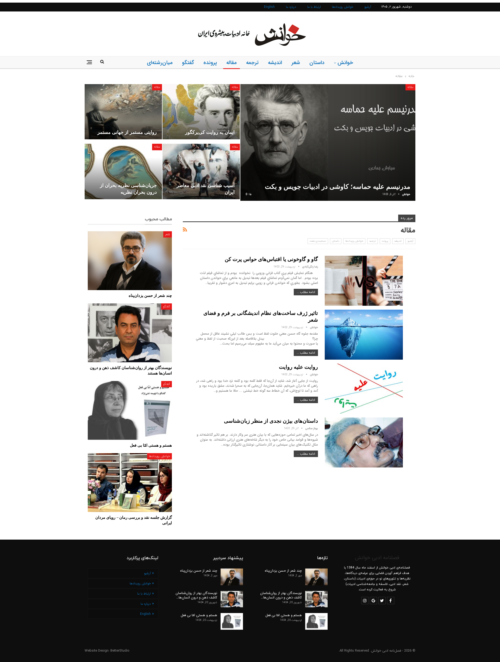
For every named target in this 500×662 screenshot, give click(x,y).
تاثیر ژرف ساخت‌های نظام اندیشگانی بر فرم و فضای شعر (260, 316)
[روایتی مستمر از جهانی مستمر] (123, 112)
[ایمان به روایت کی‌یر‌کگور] (201, 112)
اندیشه (275, 63)
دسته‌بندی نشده (318, 241)
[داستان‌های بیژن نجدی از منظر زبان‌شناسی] (364, 442)
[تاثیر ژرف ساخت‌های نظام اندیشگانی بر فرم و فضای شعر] (364, 335)
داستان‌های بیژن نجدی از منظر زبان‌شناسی (271, 420)
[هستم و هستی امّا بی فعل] (130, 410)
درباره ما (291, 6)
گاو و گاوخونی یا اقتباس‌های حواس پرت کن (271, 259)
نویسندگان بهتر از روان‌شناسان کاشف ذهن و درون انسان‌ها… (281, 595)
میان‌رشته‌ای (160, 63)
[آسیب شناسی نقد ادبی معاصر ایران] (201, 171)
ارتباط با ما (314, 6)
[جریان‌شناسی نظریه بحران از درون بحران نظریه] (123, 171)
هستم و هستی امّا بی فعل (283, 615)
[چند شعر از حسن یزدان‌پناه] (130, 260)
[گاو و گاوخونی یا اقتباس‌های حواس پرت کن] (364, 281)
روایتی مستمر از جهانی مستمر (127, 132)
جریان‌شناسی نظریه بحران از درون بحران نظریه (128, 188)
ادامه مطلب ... (306, 292)
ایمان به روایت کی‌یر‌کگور (210, 132)
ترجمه (252, 63)
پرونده (210, 63)
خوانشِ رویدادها (342, 6)
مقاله (231, 63)
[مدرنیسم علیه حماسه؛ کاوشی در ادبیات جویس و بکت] (328, 142)
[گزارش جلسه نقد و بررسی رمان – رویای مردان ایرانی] (130, 482)
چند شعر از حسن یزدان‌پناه (283, 570)
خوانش (345, 63)
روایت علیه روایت (298, 366)
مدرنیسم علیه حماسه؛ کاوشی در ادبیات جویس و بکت (337, 186)
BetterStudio (119, 650)
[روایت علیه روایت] (364, 389)
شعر (295, 63)
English (269, 6)
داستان (316, 63)
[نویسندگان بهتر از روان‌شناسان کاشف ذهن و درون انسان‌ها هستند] (130, 332)
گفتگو (188, 63)
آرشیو (367, 6)
